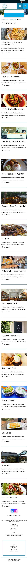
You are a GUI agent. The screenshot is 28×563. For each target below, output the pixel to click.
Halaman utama (5, 19)
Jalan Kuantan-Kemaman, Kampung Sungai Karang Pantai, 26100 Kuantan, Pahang (14, 521)
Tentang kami (13, 19)
